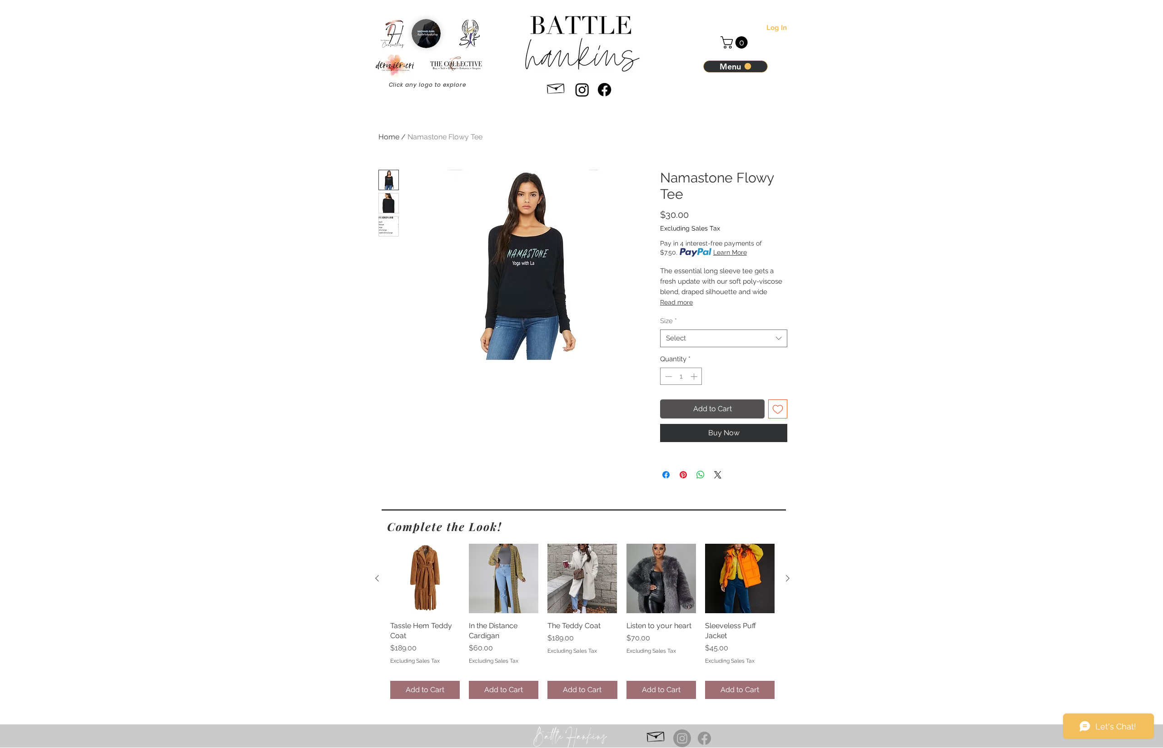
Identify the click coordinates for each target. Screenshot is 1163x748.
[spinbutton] (681, 376)
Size (668, 321)
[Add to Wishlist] (777, 408)
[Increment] (695, 376)
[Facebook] (604, 89)
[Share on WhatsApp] (700, 474)
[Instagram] (582, 89)
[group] (582, 621)
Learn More (730, 252)
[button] (735, 42)
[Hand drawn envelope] (556, 86)
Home (388, 137)
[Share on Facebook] (666, 474)
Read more (676, 302)
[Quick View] (425, 578)
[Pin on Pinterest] (683, 474)
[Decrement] (667, 376)
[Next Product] (787, 578)
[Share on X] (717, 474)
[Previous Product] (377, 578)
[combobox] (723, 338)
